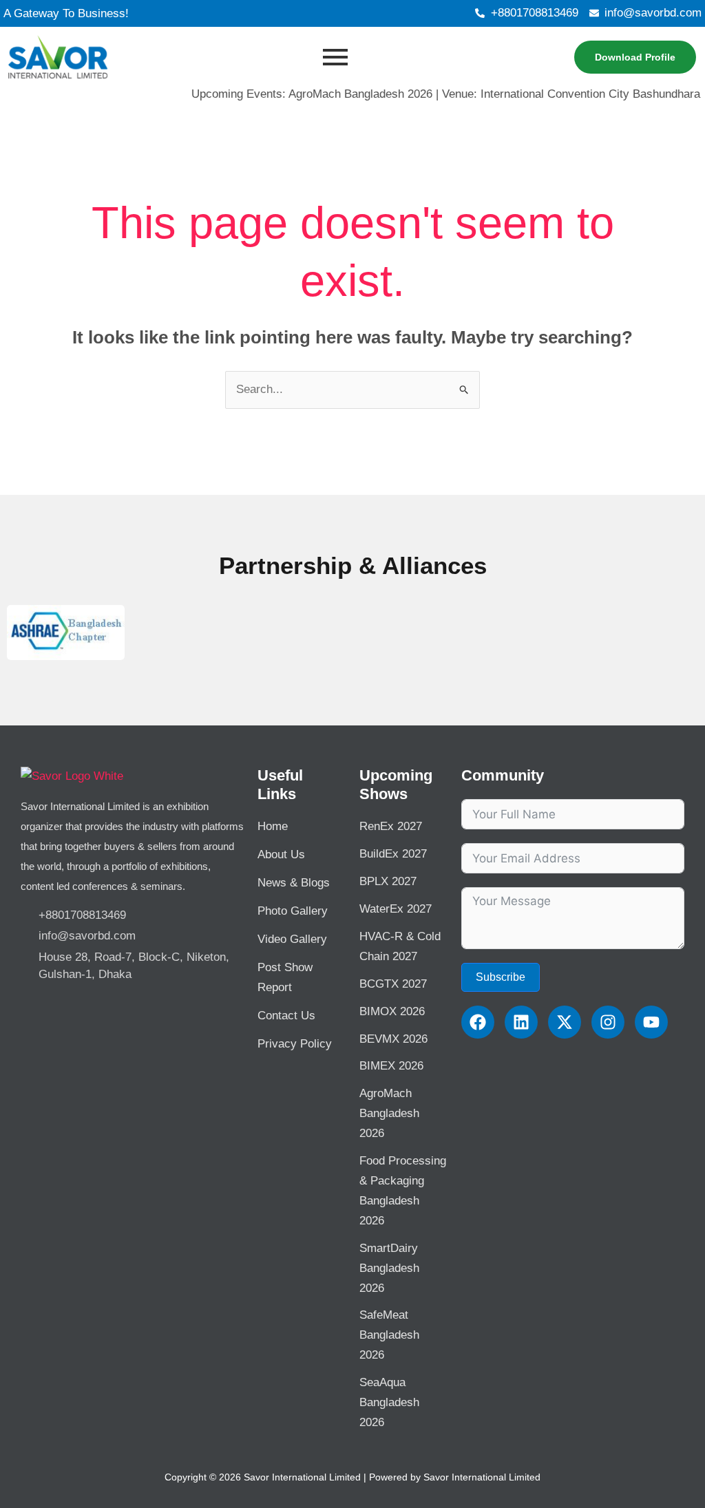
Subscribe (500, 977)
